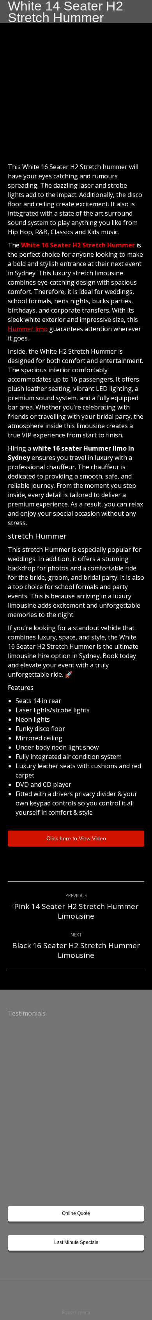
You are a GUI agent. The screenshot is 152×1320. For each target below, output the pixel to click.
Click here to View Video (76, 838)
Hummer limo (28, 329)
